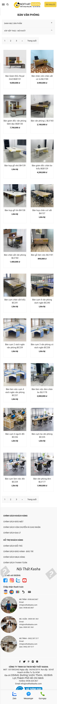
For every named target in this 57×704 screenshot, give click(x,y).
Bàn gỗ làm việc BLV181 (42, 255)
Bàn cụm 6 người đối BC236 (14, 435)
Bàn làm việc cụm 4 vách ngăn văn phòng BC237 (14, 392)
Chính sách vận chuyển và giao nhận (21, 527)
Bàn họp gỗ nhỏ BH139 (14, 165)
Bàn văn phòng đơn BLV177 (42, 480)
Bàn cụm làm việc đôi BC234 (15, 480)
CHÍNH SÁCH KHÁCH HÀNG (15, 516)
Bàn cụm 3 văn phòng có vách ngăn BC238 (42, 346)
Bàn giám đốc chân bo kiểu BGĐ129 (42, 167)
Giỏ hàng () (50, 4)
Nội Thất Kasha (28, 569)
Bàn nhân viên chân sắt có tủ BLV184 (42, 77)
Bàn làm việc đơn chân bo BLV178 (42, 391)
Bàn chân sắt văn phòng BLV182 (15, 256)
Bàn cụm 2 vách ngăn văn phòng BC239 (15, 346)
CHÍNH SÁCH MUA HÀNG (14, 557)
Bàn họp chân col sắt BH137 (42, 212)
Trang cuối (31, 41)
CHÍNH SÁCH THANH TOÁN (15, 562)
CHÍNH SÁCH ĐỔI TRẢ (12, 546)
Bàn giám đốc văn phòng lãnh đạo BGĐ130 (15, 122)
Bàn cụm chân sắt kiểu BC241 (14, 301)
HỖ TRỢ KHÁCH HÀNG (13, 540)
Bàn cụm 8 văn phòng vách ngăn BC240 (42, 301)
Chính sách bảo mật (13, 521)
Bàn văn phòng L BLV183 (42, 121)
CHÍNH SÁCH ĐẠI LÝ (12, 533)
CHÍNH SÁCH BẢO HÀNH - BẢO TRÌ (18, 551)
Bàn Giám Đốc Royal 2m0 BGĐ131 (14, 77)
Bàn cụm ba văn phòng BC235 (42, 435)
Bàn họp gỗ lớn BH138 (15, 210)
